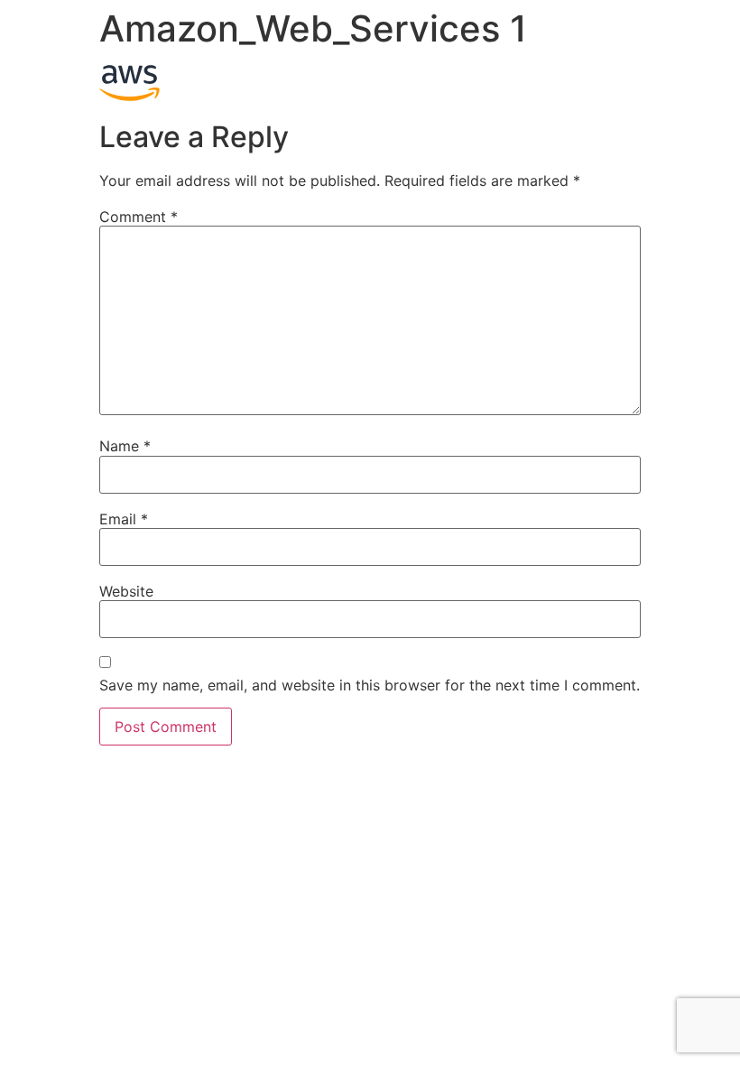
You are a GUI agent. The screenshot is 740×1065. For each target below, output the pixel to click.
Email (123, 519)
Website (126, 591)
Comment (138, 216)
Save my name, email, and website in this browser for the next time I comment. (369, 685)
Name (125, 446)
